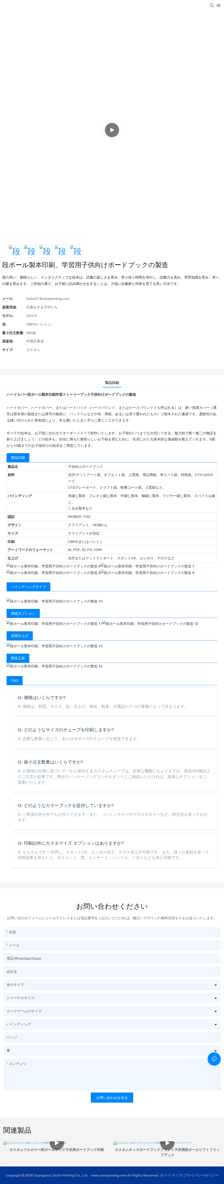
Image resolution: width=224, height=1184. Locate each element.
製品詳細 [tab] (112, 383)
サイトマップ (171, 1175)
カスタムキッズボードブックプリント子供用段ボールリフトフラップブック (167, 1152)
